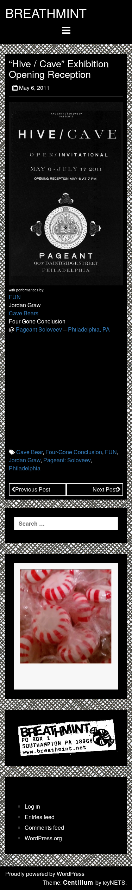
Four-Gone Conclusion (73, 452)
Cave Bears (23, 313)
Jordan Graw (24, 460)
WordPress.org (43, 838)
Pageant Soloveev (39, 329)
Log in (32, 806)
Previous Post (32, 489)
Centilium (78, 882)
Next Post (105, 489)
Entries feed (40, 817)
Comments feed (44, 828)
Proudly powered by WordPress (44, 874)
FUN (15, 297)
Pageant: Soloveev (66, 460)
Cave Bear (29, 452)
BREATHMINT (46, 13)
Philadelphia (24, 468)
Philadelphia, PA (89, 329)
